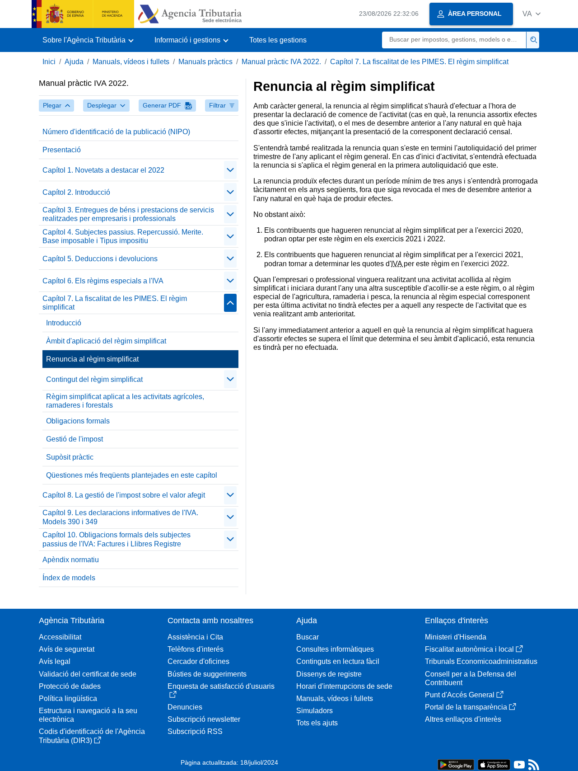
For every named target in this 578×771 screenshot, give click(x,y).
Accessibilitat (60, 637)
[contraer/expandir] (230, 170)
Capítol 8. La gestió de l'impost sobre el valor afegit (123, 495)
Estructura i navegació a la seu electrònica (88, 715)
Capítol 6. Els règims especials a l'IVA (102, 281)
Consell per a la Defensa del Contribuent (470, 678)
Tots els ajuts (317, 723)
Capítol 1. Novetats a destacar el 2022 (103, 170)
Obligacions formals (78, 421)
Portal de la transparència (466, 707)
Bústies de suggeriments (207, 674)
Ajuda (74, 62)
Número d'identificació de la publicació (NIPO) (116, 132)
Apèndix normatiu (70, 560)
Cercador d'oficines (198, 661)
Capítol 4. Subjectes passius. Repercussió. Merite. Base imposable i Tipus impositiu (122, 236)
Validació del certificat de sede (87, 674)
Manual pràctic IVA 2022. (281, 62)
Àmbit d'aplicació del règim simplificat (106, 341)
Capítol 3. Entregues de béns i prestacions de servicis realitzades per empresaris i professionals (128, 214)
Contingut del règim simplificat (94, 379)
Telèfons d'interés (196, 649)
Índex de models (68, 578)
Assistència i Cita (195, 637)
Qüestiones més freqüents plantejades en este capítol (131, 475)
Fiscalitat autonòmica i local (469, 649)
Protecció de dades (70, 686)
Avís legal (54, 661)
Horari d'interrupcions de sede (344, 686)
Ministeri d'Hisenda (455, 637)
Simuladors (314, 711)
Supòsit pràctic (69, 457)
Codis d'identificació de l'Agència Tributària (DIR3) (92, 736)
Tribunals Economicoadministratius (481, 661)
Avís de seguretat (66, 649)
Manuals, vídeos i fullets (131, 62)
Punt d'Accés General (459, 695)
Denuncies (185, 707)
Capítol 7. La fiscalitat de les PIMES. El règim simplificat (419, 62)
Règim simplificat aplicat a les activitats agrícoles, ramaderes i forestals (125, 401)
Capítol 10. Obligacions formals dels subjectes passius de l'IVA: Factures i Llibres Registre (116, 539)
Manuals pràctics (205, 62)
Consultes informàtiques (335, 649)
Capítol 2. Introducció (76, 192)
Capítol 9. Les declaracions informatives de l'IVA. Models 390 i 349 (120, 517)
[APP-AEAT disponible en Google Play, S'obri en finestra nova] (456, 764)
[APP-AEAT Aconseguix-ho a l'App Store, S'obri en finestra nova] (494, 764)
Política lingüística (68, 698)
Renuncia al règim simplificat (92, 359)
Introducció (63, 323)
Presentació (61, 150)
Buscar (307, 637)
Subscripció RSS (195, 731)
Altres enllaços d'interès (463, 719)
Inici (49, 62)
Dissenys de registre (329, 674)
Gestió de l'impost (74, 439)
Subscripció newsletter (204, 719)
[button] (531, 14)
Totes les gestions (278, 40)
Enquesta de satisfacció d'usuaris (221, 686)
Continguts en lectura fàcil (337, 661)
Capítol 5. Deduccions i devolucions (100, 259)
